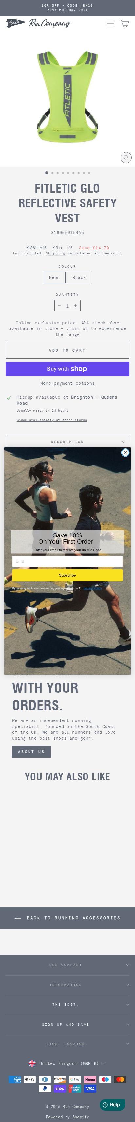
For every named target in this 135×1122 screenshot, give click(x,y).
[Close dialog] (125, 453)
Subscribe (67, 575)
